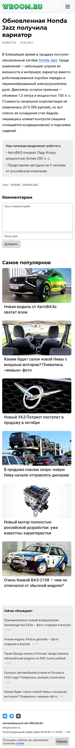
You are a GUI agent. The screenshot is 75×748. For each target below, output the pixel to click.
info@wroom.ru (11, 727)
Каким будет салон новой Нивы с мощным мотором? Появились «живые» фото (35, 364)
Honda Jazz (48, 60)
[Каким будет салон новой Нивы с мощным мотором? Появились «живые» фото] (36, 337)
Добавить (11, 244)
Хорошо (61, 741)
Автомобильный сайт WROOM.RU (23, 723)
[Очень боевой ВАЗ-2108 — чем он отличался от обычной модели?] (36, 558)
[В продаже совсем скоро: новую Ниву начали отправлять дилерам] (36, 448)
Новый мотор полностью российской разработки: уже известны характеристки (31, 527)
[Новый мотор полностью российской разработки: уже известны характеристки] (36, 500)
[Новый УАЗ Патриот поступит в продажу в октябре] (36, 395)
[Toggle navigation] (68, 6)
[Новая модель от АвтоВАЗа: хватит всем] (36, 285)
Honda (15, 184)
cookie (20, 743)
